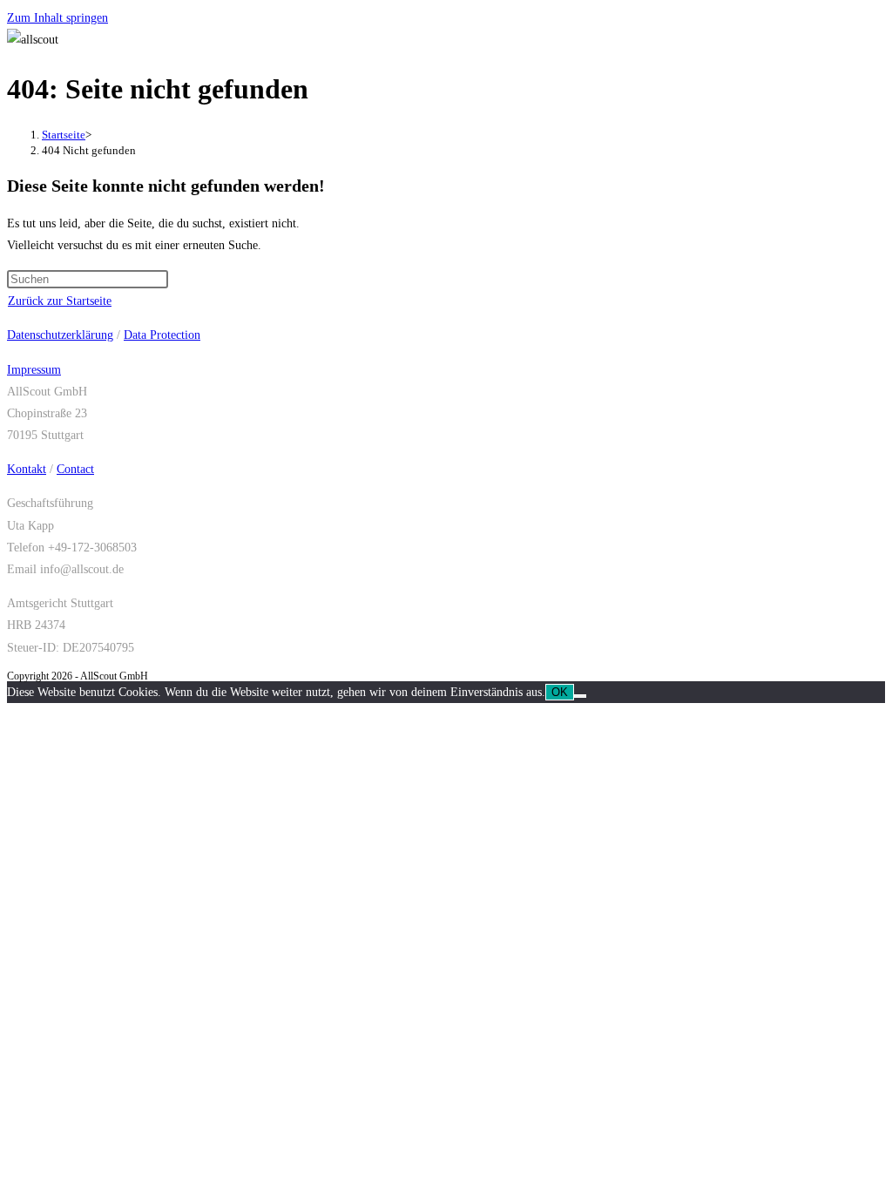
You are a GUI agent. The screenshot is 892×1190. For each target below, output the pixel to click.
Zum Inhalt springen (57, 17)
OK (559, 692)
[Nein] (580, 696)
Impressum (34, 369)
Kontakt (26, 469)
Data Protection (162, 334)
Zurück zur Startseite (60, 301)
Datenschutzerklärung (60, 334)
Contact (75, 469)
